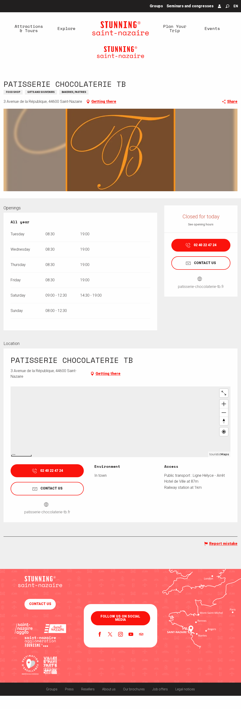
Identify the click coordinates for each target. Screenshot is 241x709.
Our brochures (134, 689)
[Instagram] (120, 634)
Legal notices (185, 689)
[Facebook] (100, 634)
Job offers (160, 689)
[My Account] (219, 6)
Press (69, 689)
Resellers (88, 689)
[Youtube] (131, 634)
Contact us (40, 604)
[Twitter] (110, 634)
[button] (227, 6)
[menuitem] (29, 28)
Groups (51, 689)
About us (109, 689)
